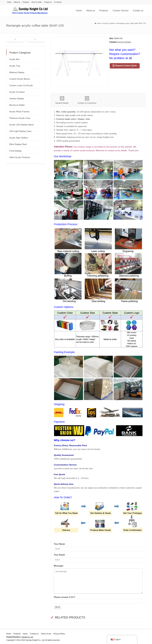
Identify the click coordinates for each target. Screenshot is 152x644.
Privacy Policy (59, 634)
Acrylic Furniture (124, 42)
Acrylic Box (14, 59)
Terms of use (46, 634)
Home (9, 2)
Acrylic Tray (14, 66)
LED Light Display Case (20, 131)
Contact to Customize (87, 103)
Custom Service (120, 10)
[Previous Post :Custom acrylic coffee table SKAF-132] (15, 39)
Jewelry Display (16, 98)
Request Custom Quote (126, 65)
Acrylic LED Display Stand (21, 124)
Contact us (48, 2)
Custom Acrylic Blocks (19, 79)
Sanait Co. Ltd (27, 637)
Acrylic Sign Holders (18, 137)
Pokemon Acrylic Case (19, 118)
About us (17, 2)
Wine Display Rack (18, 144)
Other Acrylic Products (19, 157)
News (25, 634)
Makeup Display (16, 72)
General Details (62, 103)
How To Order (36, 2)
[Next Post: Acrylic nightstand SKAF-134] (35, 39)
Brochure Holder (17, 105)
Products (26, 2)
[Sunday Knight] (30, 10)
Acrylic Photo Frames (19, 111)
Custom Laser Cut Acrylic (21, 85)
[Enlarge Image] (79, 38)
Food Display (15, 151)
